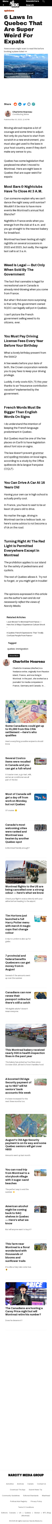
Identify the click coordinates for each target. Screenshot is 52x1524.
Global (37, 1513)
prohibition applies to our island (27, 562)
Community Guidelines (11, 1496)
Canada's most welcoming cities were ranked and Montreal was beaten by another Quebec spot (17, 833)
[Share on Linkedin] (19, 104)
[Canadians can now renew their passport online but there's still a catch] (40, 995)
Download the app (17, 1490)
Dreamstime (25, 77)
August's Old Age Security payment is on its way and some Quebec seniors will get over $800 (25, 1144)
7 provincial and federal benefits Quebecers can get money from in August (17, 962)
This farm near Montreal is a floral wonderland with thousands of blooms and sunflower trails (17, 1252)
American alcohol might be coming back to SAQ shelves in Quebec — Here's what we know (17, 1215)
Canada (12, 1513)
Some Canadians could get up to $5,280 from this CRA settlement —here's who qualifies (24, 730)
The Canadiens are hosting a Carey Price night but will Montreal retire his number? (24, 1311)
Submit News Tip (35, 1490)
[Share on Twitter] (24, 104)
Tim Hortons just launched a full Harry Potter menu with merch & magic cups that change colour (18, 924)
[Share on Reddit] (15, 104)
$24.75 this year (37, 381)
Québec (28, 1513)
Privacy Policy (36, 1501)
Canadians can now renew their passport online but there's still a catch (18, 997)
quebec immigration (17, 649)
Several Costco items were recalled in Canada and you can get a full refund (18, 763)
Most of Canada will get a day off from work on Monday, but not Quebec (18, 799)
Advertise (10, 1484)
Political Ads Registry (18, 1501)
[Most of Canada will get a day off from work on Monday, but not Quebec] (40, 797)
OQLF (8, 468)
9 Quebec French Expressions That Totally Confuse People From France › (25, 634)
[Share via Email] (29, 104)
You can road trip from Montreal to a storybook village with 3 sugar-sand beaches (17, 1176)
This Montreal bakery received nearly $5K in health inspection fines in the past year (25, 1053)
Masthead (46, 1496)
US (20, 1513)
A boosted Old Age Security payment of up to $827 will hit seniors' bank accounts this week (18, 1086)
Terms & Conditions (26, 1507)
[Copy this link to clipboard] (33, 104)
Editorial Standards (31, 1496)
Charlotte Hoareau (22, 112)
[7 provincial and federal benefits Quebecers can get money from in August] (40, 958)
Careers (30, 1484)
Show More (14, 656)
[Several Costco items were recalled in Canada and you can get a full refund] (40, 761)
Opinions (9, 10)
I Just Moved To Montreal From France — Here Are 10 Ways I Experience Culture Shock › (26, 624)
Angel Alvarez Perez (12, 77)
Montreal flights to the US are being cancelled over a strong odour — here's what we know (24, 889)
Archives (20, 1484)
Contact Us (41, 1484)
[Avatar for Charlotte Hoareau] (6, 662)
